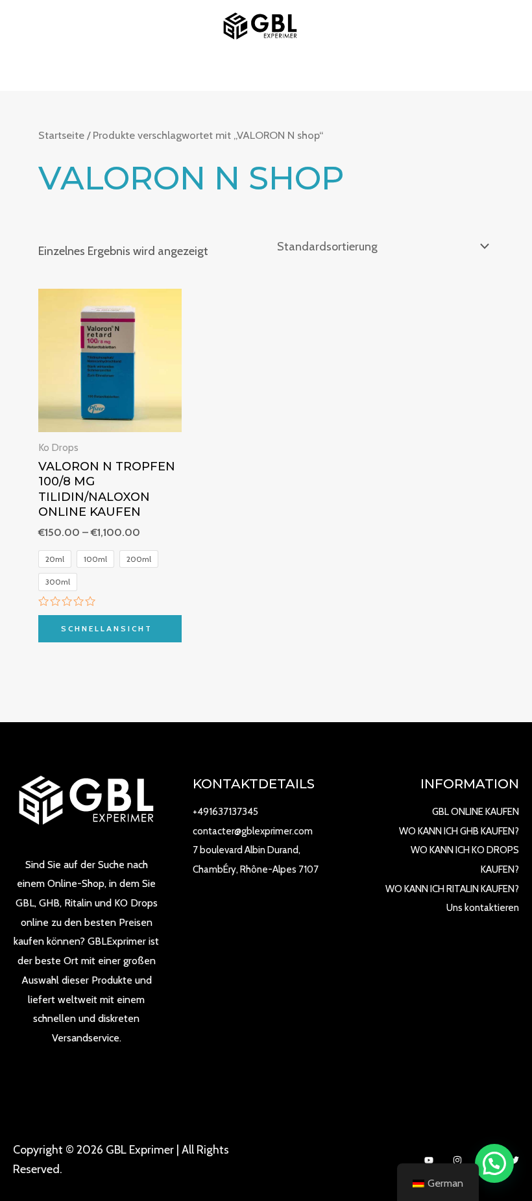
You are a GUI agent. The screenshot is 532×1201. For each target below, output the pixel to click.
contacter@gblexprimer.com (253, 831)
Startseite (61, 134)
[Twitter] (514, 1160)
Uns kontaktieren (482, 908)
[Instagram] (457, 1160)
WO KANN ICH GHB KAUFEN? (459, 831)
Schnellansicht (106, 628)
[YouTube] (428, 1160)
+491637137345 (225, 812)
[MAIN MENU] (265, 71)
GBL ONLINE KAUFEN (475, 812)
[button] (494, 1163)
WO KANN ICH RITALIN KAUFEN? (452, 889)
